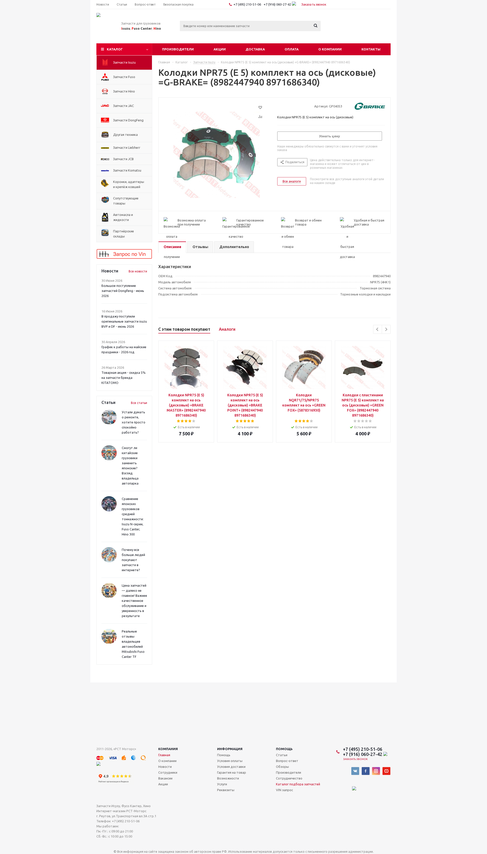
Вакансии (165, 778)
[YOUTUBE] (386, 771)
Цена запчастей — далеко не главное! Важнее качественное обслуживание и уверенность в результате (134, 601)
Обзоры (282, 766)
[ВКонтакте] (355, 771)
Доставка (255, 49)
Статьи (281, 755)
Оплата (292, 49)
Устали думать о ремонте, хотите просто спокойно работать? (133, 422)
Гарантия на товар (231, 772)
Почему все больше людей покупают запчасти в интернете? (133, 560)
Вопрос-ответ (287, 761)
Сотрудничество (289, 778)
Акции (220, 49)
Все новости (138, 271)
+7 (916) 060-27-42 (278, 4)
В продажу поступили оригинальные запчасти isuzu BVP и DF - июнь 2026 (124, 321)
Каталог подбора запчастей (298, 784)
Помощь (284, 749)
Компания (168, 749)
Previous (377, 329)
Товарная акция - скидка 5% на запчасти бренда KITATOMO (123, 377)
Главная (164, 755)
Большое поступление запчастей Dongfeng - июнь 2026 (122, 291)
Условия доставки (231, 766)
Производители (178, 49)
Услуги (222, 784)
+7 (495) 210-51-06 (247, 4)
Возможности (228, 778)
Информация (229, 749)
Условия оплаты (229, 761)
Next (386, 329)
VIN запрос (284, 790)
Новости (165, 766)
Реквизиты (225, 790)
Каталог (115, 49)
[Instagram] (376, 771)
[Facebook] (366, 771)
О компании (330, 49)
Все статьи (139, 402)
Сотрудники (167, 772)
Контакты (370, 49)
